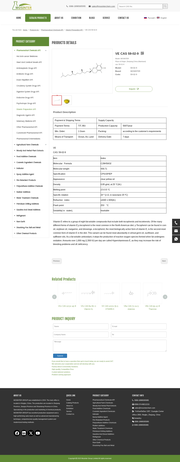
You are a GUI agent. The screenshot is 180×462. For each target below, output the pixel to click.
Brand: (118, 71)
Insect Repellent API (24, 80)
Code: (118, 74)
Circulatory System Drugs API (28, 86)
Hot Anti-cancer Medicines (27, 56)
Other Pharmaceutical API (26, 127)
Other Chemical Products (26, 233)
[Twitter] (31, 433)
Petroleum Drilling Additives (27, 204)
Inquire (132, 89)
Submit (60, 356)
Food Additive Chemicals (26, 156)
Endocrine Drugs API (24, 98)
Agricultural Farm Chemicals (27, 145)
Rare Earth (20, 221)
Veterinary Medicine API (26, 121)
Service (69, 411)
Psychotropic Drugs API (26, 103)
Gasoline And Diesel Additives (28, 210)
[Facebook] (17, 433)
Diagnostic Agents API (25, 115)
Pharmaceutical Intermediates (28, 139)
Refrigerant (21, 216)
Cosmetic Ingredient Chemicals (28, 162)
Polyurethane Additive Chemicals (29, 186)
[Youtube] (38, 433)
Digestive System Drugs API (27, 92)
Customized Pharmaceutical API (29, 133)
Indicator (20, 168)
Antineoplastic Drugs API (26, 68)
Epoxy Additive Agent (25, 174)
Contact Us (70, 414)
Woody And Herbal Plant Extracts (29, 150)
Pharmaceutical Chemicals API (28, 50)
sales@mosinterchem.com (103, 6)
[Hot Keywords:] (165, 6)
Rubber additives (99, 426)
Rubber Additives (23, 192)
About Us (69, 406)
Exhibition (69, 408)
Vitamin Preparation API (26, 109)
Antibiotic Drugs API (24, 74)
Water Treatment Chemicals (27, 198)
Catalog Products (72, 403)
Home (68, 400)
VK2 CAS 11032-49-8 (67, 306)
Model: (118, 68)
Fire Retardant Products (26, 180)
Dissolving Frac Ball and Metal (28, 227)
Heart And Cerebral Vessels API (29, 62)
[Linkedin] (24, 433)
